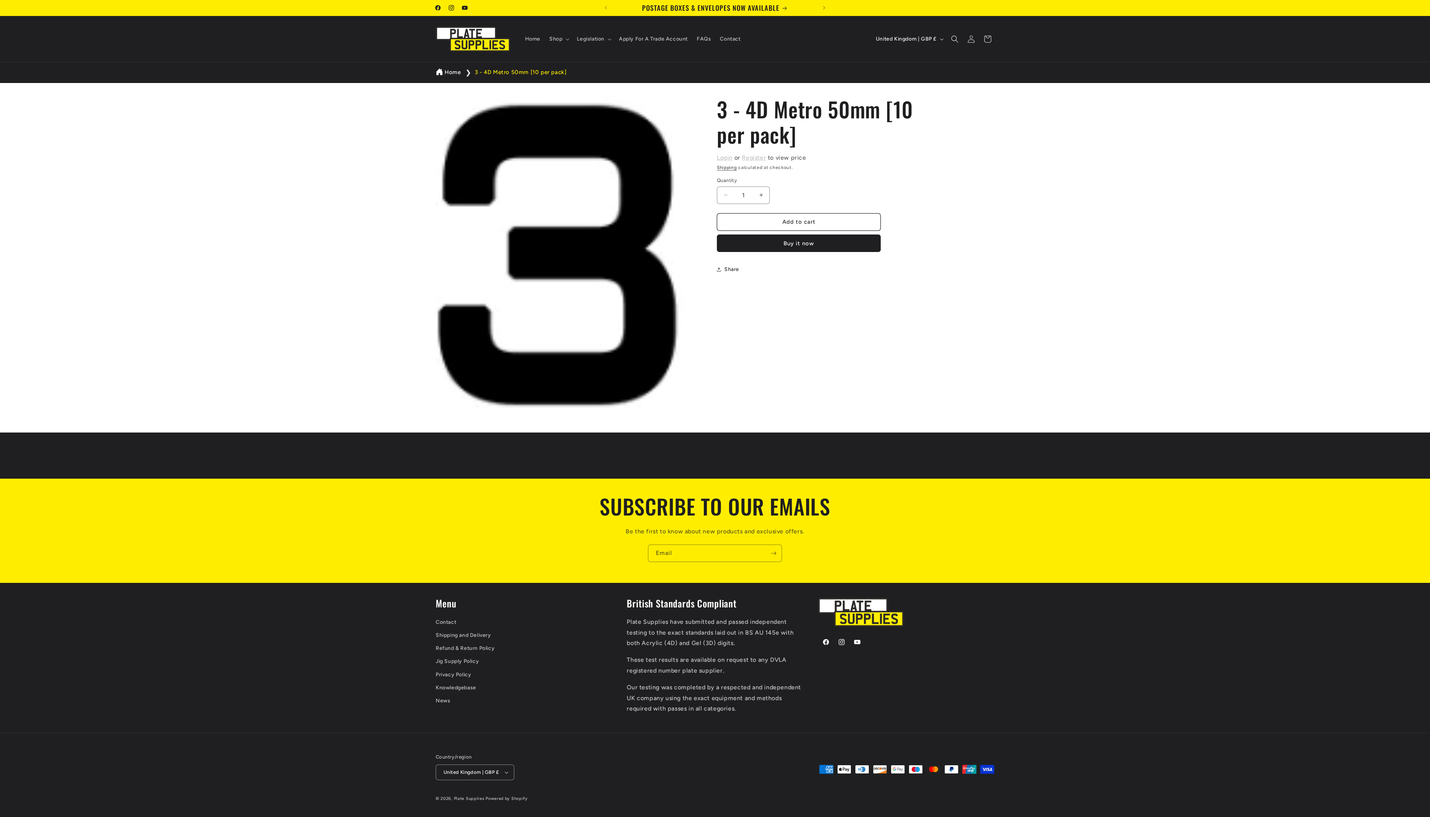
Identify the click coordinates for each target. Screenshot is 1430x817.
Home (453, 72)
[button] (558, 39)
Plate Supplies (469, 798)
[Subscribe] (773, 553)
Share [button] (731, 269)
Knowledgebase (456, 687)
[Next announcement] (824, 8)
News (443, 701)
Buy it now (799, 243)
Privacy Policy (453, 674)
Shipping (727, 167)
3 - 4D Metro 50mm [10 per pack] (521, 72)
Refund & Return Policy (465, 648)
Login (725, 157)
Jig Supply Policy (457, 661)
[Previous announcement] (606, 8)
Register (754, 157)
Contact (446, 622)
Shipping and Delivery (463, 635)
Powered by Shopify (507, 798)
